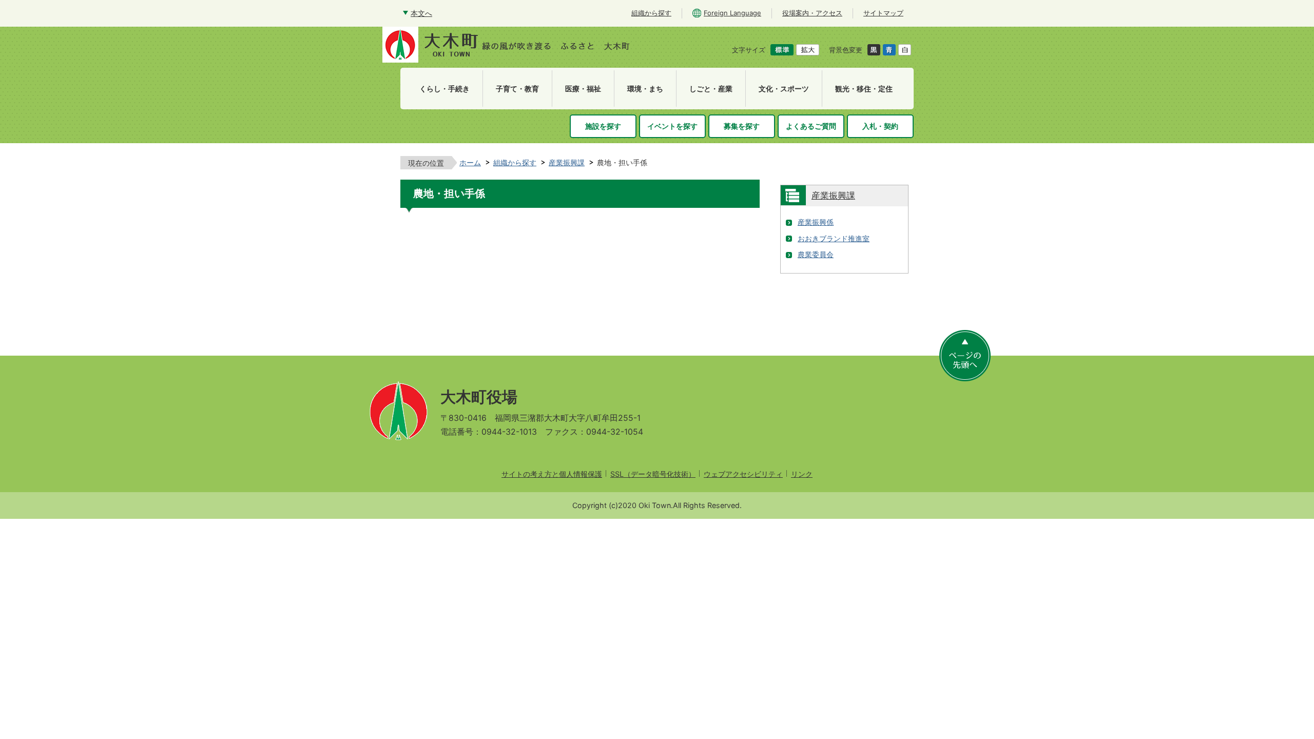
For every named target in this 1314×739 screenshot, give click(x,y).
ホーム (470, 162)
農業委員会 (816, 254)
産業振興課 (567, 162)
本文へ (421, 13)
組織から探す (514, 162)
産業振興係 (816, 222)
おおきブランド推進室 (833, 238)
